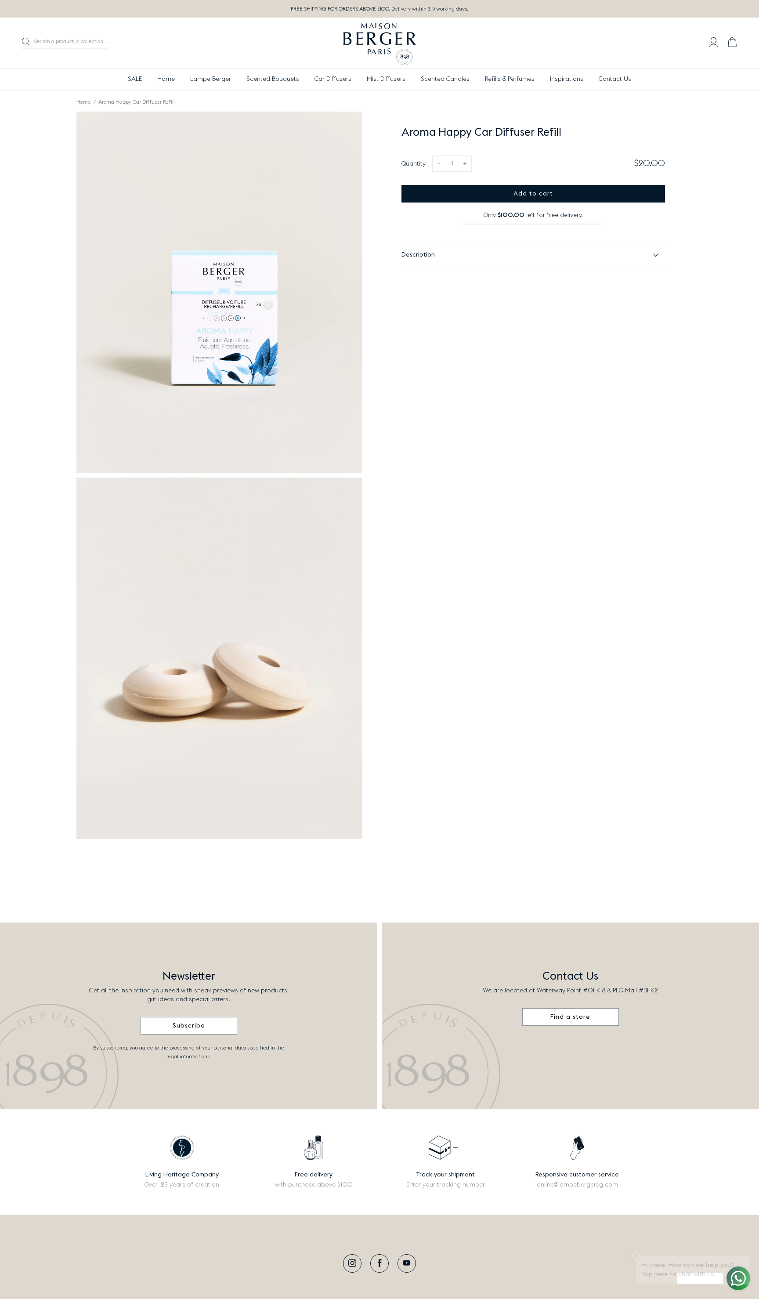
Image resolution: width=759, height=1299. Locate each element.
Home (166, 79)
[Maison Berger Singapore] (379, 43)
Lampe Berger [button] (210, 79)
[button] (64, 43)
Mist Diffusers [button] (386, 79)
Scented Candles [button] (445, 79)
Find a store (570, 1017)
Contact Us (615, 79)
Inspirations (566, 79)
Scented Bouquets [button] (272, 79)
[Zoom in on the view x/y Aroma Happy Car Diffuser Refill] (219, 292)
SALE (135, 79)
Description (418, 255)
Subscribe (189, 1026)
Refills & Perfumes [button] (510, 79)
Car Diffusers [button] (332, 79)
